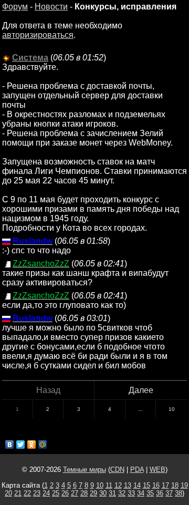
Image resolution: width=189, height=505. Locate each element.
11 (109, 485)
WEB (157, 469)
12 (118, 485)
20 (8, 493)
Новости (51, 6)
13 (127, 485)
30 (103, 493)
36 (159, 493)
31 (112, 493)
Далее (141, 390)
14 (137, 485)
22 (27, 493)
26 (65, 493)
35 (150, 493)
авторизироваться (38, 34)
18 (174, 485)
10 (172, 409)
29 (93, 493)
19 (184, 485)
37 (169, 493)
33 (131, 493)
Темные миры (84, 469)
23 (36, 493)
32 (121, 493)
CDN (117, 469)
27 (74, 493)
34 (140, 493)
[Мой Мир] (42, 444)
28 (84, 493)
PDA (137, 469)
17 (165, 485)
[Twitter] (20, 444)
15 (146, 485)
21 (18, 493)
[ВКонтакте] (9, 444)
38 (178, 493)
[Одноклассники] (31, 444)
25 (55, 493)
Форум (15, 6)
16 (156, 485)
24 (46, 493)
